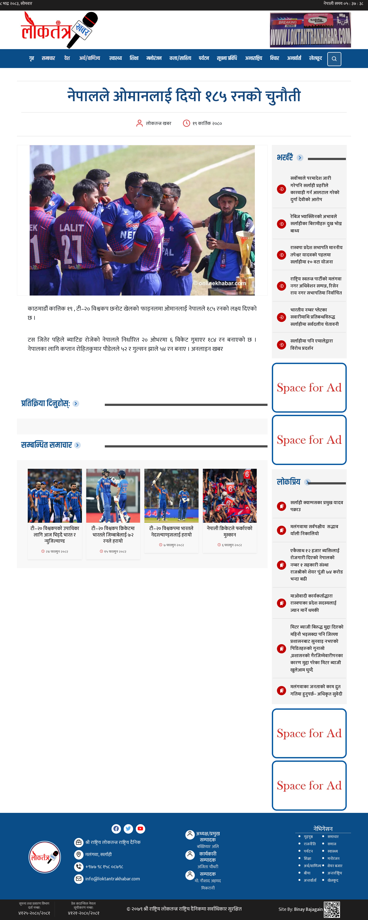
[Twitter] (128, 829)
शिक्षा (134, 58)
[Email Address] (79, 879)
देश (67, 58)
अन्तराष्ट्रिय (253, 58)
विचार (274, 58)
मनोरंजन (154, 58)
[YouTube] (140, 829)
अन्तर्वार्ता (294, 58)
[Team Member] (190, 835)
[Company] (79, 842)
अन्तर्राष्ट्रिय (335, 873)
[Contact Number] (79, 867)
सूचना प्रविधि (227, 58)
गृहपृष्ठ (308, 837)
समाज (332, 844)
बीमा (307, 873)
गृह (31, 58)
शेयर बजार (335, 866)
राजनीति (310, 844)
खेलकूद (315, 58)
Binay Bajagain (308, 909)
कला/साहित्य (180, 58)
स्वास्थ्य (115, 58)
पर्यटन (204, 58)
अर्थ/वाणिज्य (89, 58)
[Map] (79, 855)
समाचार (48, 58)
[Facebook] (116, 829)
